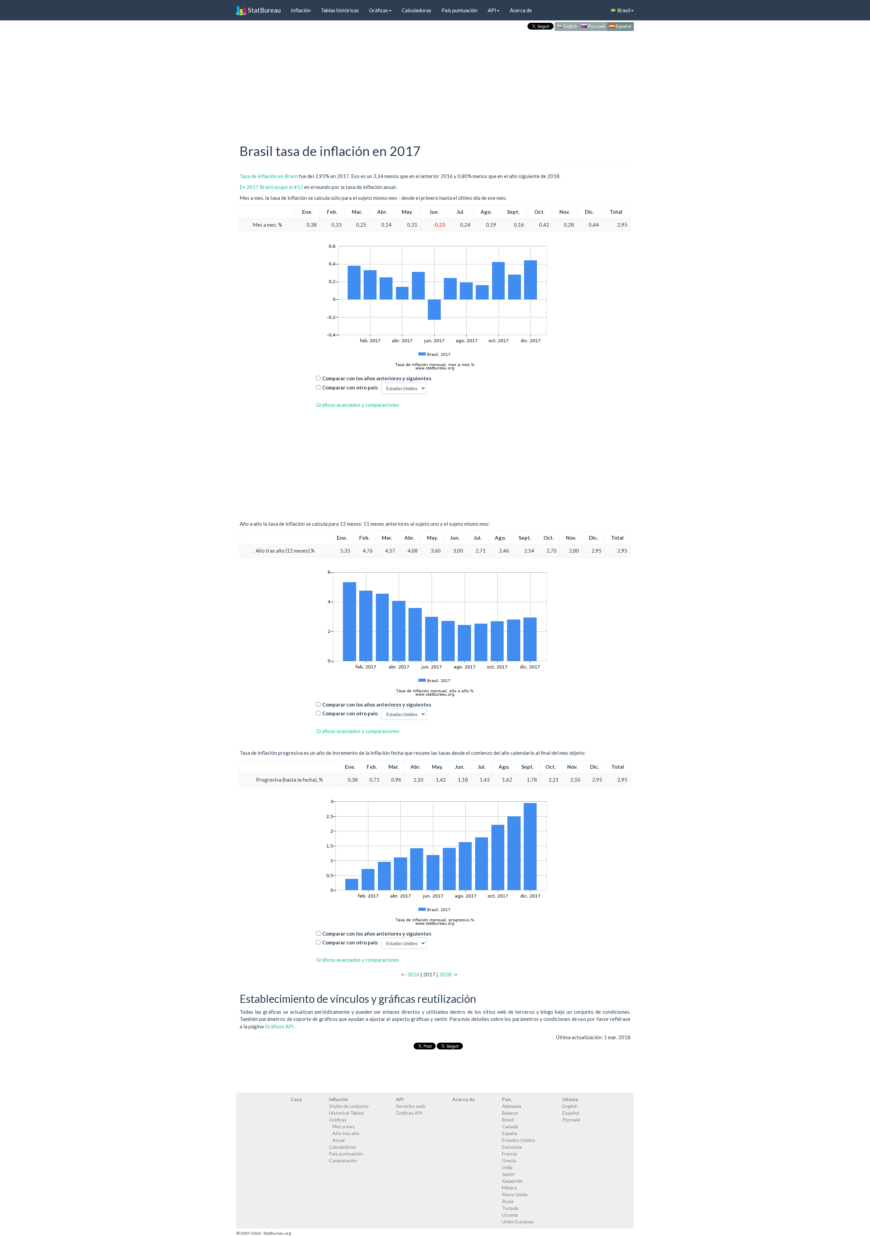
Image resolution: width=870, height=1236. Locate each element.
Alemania (511, 1106)
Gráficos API (279, 1026)
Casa (296, 1099)
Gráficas (378, 10)
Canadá (510, 1126)
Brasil (623, 10)
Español (623, 26)
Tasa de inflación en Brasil (269, 176)
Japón (508, 1174)
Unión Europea (517, 1221)
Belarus (510, 1113)
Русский (596, 26)
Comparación (343, 1160)
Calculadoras (416, 10)
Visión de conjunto (349, 1106)
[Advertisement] (435, 80)
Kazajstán (512, 1181)
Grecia (509, 1160)
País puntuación (459, 10)
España (509, 1133)
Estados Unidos (518, 1140)
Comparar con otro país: (350, 387)
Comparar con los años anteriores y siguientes (376, 378)
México (509, 1187)
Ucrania (510, 1215)
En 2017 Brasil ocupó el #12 (271, 187)
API (492, 10)
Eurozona (512, 1147)
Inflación (301, 10)
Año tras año (346, 1133)
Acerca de (521, 10)
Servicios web (410, 1106)
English (569, 26)
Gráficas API (409, 1113)
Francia (509, 1153)
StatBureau (263, 10)
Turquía (510, 1208)
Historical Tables (346, 1113)
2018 (445, 974)
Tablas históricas (340, 10)
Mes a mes (343, 1126)
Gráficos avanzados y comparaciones (357, 405)
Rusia (508, 1201)
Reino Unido (515, 1194)
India (507, 1167)
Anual (338, 1140)
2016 (413, 974)
